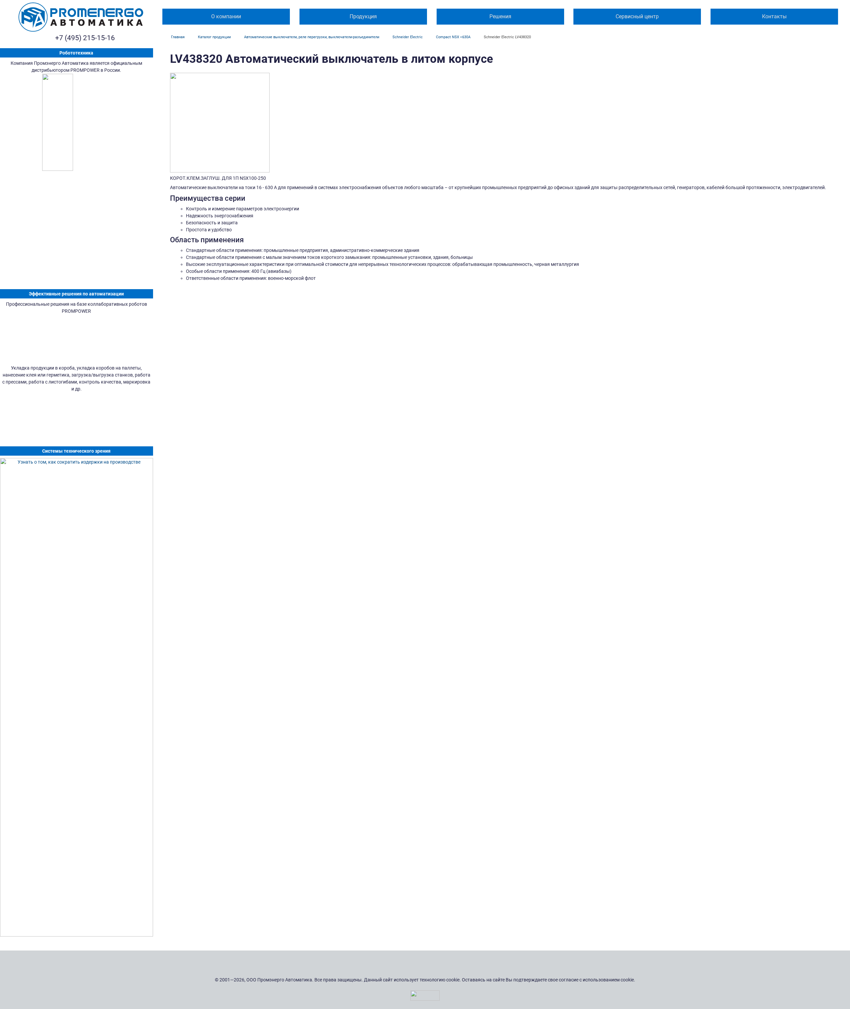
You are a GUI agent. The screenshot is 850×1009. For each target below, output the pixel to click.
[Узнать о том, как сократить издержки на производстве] (76, 697)
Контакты (774, 16)
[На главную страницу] (81, 17)
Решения (500, 16)
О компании (226, 16)
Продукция (363, 16)
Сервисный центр (637, 16)
